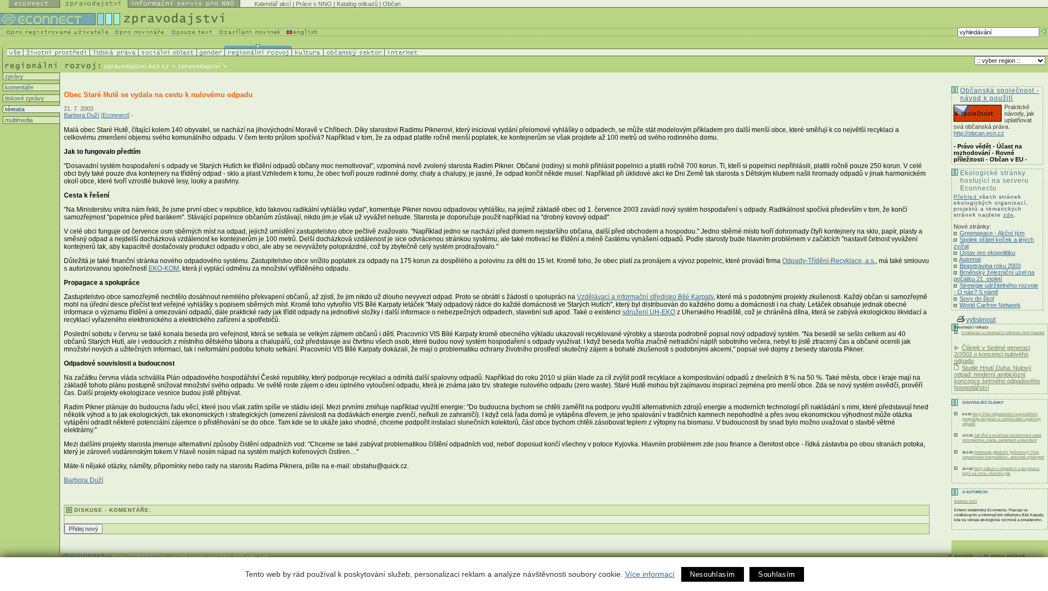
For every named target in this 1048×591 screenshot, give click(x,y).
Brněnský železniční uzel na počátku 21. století (994, 275)
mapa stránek (1008, 556)
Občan (392, 4)
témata (14, 109)
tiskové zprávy (23, 98)
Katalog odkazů (357, 4)
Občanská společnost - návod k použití (999, 94)
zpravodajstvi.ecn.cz (137, 66)
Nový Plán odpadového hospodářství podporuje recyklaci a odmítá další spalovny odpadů (1001, 418)
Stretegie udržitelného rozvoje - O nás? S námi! (996, 288)
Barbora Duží (81, 115)
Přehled (966, 197)
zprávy (13, 76)
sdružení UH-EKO (648, 312)
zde (1008, 215)
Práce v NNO (314, 4)
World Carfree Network (990, 305)
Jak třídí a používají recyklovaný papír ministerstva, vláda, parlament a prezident (1001, 438)
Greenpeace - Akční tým (992, 233)
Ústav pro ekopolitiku (987, 252)
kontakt (964, 556)
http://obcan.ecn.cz (979, 133)
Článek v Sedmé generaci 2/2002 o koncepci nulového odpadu (992, 354)
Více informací (650, 574)
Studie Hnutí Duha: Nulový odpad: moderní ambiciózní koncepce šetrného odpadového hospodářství (997, 378)
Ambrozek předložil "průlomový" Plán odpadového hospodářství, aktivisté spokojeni (1003, 454)
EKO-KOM (163, 268)
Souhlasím (776, 574)
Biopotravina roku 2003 (990, 265)
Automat (970, 259)
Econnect (115, 115)
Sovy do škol (977, 298)
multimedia (18, 120)
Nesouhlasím (712, 574)
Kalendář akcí (272, 4)
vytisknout (981, 320)
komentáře (18, 87)
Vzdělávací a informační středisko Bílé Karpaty (645, 297)
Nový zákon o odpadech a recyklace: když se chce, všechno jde (1001, 471)
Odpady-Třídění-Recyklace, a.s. (829, 261)
